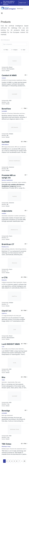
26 (24, 461)
